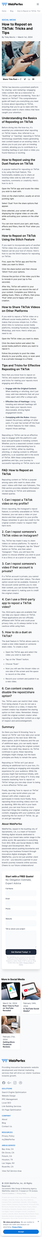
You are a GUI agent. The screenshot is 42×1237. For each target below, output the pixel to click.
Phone (8, 909)
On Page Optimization (11, 1110)
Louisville (10, 1214)
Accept (21, 1232)
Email (8, 899)
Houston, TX (7, 1159)
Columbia (15, 1204)
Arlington (5, 1200)
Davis (21, 1204)
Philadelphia (6, 1218)
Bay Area (24, 1200)
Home (4, 11)
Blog (11, 11)
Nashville (5, 1216)
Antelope (34, 1197)
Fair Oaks (17, 1207)
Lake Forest (31, 1209)
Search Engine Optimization (14, 1092)
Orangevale (19, 1216)
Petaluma (32, 1216)
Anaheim (27, 1197)
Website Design (9, 1096)
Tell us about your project (15, 929)
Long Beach (31, 1211)
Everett (11, 1207)
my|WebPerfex (8, 1139)
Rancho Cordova (30, 1218)
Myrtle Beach (30, 1214)
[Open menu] (37, 4)
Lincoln (24, 1211)
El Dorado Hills (34, 1204)
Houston (19, 1209)
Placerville (14, 1218)
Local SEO (6, 1103)
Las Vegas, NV (8, 1163)
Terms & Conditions (8, 1193)
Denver (25, 1204)
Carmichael (16, 1202)
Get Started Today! (19, 952)
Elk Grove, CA (8, 1152)
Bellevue (30, 1200)
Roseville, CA (7, 1166)
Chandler (24, 1202)
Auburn (17, 1200)
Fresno (29, 1207)
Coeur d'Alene (6, 1204)
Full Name (9, 889)
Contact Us (7, 1126)
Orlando (26, 1216)
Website (9, 919)
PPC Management (10, 1099)
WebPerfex (14, 1183)
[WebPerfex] (12, 4)
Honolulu (13, 1209)
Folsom (23, 1207)
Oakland (11, 1216)
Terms (21, 964)
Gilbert (34, 1207)
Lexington (17, 1211)
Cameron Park (7, 1202)
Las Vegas (5, 1211)
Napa (37, 1214)
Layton (11, 1211)
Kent (24, 1209)
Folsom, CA (7, 1156)
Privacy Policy (28, 963)
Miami (16, 1214)
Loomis (4, 1214)
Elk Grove (5, 1207)
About (4, 1119)
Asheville (11, 1200)
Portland (21, 1218)
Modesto (22, 1214)
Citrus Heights (32, 1202)
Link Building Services (11, 1106)
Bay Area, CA (8, 1149)
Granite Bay (6, 1209)
